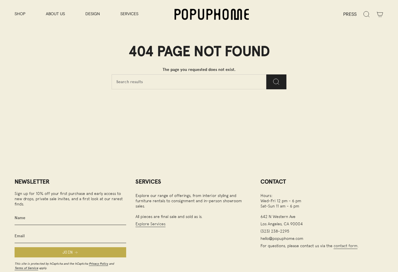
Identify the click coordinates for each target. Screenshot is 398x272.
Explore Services (150, 223)
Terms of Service (26, 268)
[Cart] (380, 14)
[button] (25, 14)
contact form (346, 245)
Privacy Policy (98, 263)
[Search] (276, 81)
